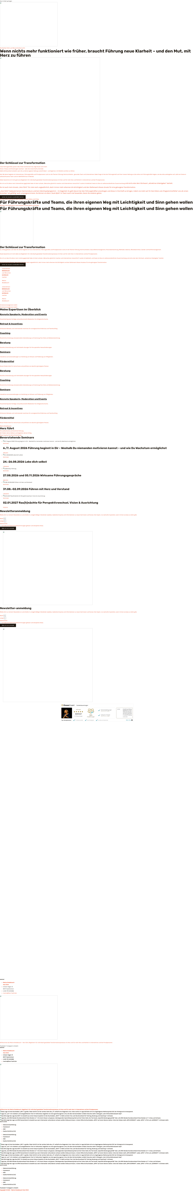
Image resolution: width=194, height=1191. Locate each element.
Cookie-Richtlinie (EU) (9, 1131)
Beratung (5, 342)
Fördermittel (7, 361)
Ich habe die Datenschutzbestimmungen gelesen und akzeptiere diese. (22, 525)
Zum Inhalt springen (6, 1)
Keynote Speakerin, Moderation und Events (23, 314)
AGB (4, 1129)
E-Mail (2, 521)
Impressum (6, 1127)
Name (2, 518)
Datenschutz (3, 523)
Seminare (5, 352)
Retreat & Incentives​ (11, 324)
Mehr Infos (128, 720)
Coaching (5, 333)
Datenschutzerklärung (9, 1124)
